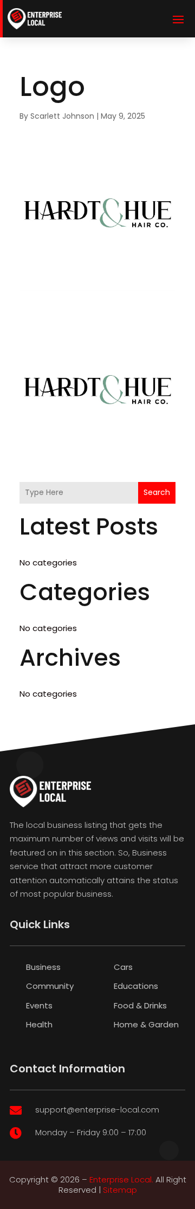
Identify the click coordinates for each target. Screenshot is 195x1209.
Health (39, 1024)
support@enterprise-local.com (97, 1109)
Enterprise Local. (121, 1179)
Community (50, 986)
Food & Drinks (140, 1005)
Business (43, 967)
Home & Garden (146, 1024)
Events (39, 1005)
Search (157, 492)
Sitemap (120, 1189)
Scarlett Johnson (62, 116)
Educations (136, 986)
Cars (123, 967)
